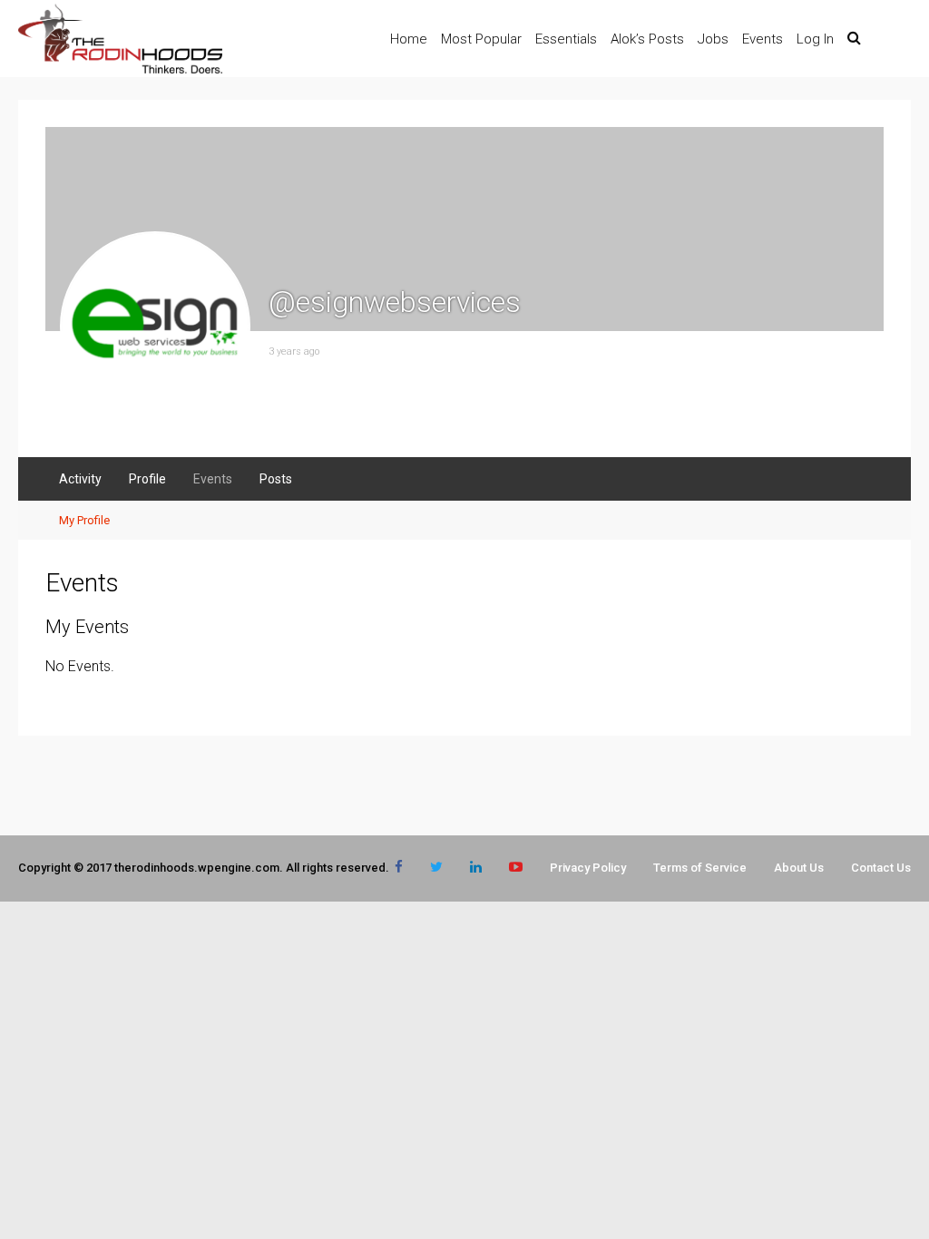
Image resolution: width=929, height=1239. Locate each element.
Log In (815, 39)
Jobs (713, 39)
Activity (80, 479)
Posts (275, 479)
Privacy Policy (588, 867)
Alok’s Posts (647, 39)
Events (762, 39)
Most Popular (481, 39)
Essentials (566, 39)
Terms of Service (700, 867)
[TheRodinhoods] (120, 69)
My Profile (84, 520)
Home (408, 39)
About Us (799, 867)
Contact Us (881, 867)
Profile (147, 479)
